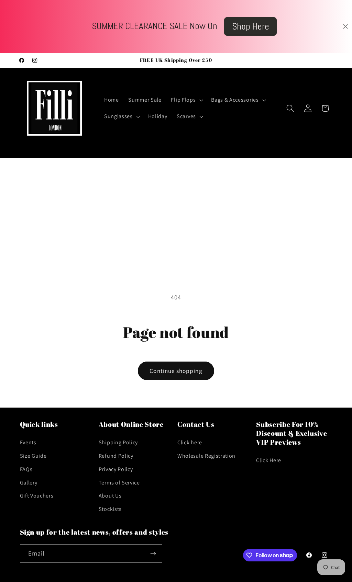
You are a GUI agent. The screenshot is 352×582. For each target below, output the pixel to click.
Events (28, 442)
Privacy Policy (116, 469)
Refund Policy (116, 455)
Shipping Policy (118, 442)
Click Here (268, 460)
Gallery (28, 482)
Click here (189, 442)
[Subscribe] (153, 553)
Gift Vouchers (37, 495)
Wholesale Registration (206, 455)
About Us (110, 495)
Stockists (110, 509)
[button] (186, 100)
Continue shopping (176, 371)
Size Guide (33, 455)
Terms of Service (119, 482)
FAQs (26, 469)
